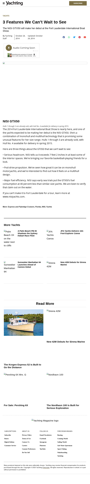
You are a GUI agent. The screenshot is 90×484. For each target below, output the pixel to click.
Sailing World (62, 442)
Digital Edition (9, 442)
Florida (38, 207)
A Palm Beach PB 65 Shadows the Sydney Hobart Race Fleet (27, 233)
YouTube (43, 449)
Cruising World (62, 438)
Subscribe (7, 435)
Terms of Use (26, 438)
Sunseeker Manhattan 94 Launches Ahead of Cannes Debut (29, 264)
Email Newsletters (46, 435)
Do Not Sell (26, 452)
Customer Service (10, 445)
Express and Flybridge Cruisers (21, 207)
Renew (6, 438)
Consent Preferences (28, 449)
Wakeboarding (62, 452)
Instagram (43, 442)
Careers (24, 445)
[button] (63, 37)
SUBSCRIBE (78, 3)
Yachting (60, 456)
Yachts (6, 16)
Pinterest (43, 445)
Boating (60, 435)
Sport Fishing (62, 449)
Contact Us (25, 442)
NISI (43, 207)
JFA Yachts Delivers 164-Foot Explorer (72, 232)
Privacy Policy (27, 435)
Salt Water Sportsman (64, 445)
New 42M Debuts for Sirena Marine (66, 341)
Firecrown (46, 467)
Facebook (43, 438)
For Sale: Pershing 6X (16, 405)
